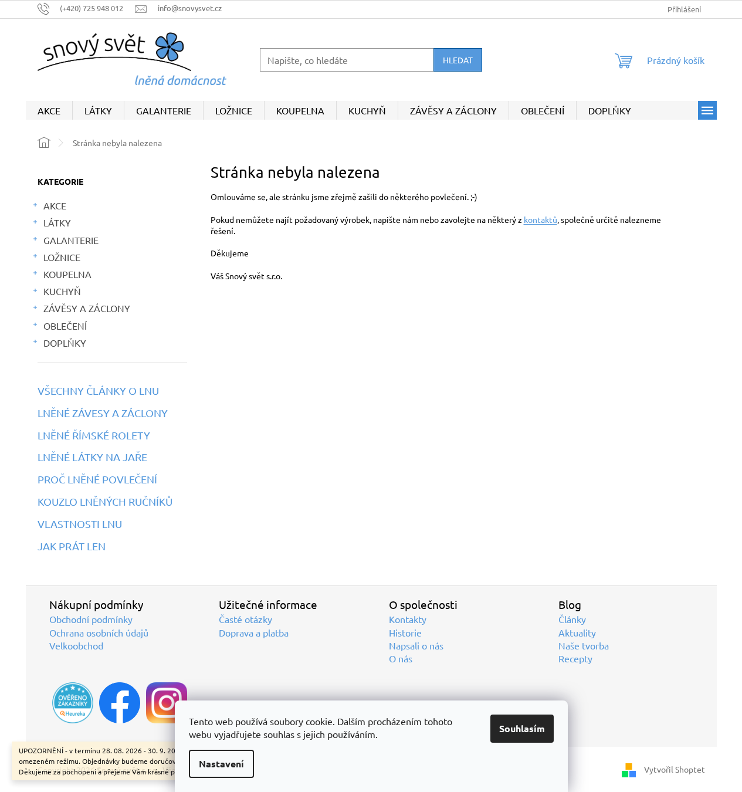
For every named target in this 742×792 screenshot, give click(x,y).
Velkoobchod (76, 645)
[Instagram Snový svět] (166, 702)
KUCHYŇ (62, 291)
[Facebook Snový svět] (119, 702)
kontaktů (540, 219)
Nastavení (221, 763)
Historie (405, 632)
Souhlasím (522, 728)
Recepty (575, 658)
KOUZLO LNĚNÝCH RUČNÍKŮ (105, 501)
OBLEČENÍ (65, 325)
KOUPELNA (67, 274)
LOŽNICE (61, 257)
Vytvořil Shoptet (674, 769)
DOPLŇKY (64, 342)
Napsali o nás (416, 645)
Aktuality (577, 632)
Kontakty (407, 619)
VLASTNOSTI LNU (80, 524)
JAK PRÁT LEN (72, 546)
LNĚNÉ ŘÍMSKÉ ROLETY (94, 435)
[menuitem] (49, 110)
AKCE (54, 205)
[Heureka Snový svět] (72, 702)
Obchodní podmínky (91, 619)
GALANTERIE (71, 240)
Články (572, 619)
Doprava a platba (254, 632)
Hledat (458, 60)
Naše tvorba (583, 645)
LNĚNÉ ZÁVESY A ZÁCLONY (103, 413)
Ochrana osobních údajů (98, 632)
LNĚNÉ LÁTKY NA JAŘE (92, 457)
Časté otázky (245, 619)
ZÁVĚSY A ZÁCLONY (86, 308)
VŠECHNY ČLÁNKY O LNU (98, 391)
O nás (400, 658)
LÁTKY (57, 222)
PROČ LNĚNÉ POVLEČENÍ (97, 479)
